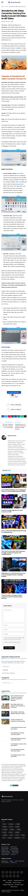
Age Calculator (5, 846)
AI (23, 837)
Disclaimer (8, 882)
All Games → (14, 862)
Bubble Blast (4, 861)
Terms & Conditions (8, 884)
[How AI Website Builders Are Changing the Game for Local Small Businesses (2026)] (14, 481)
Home (2, 6)
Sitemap (8, 891)
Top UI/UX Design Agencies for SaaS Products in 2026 (12, 511)
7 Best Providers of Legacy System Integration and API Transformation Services (11, 596)
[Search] (26, 2)
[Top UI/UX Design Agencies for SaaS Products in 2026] (14, 501)
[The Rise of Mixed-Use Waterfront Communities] (5, 721)
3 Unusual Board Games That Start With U (17, 750)
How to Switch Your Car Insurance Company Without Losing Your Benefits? (17, 698)
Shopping (17, 837)
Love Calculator (14, 848)
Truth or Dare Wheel (19, 861)
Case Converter (5, 848)
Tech (6, 6)
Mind (23, 835)
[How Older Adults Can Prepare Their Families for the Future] (5, 706)
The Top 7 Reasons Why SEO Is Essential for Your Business (7, 426)
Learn (11, 826)
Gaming (17, 832)
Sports (10, 837)
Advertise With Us (19, 880)
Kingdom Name (5, 854)
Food (17, 835)
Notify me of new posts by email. (13, 642)
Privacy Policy (17, 882)
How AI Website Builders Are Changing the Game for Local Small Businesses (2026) (13, 490)
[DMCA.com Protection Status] (14, 786)
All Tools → (13, 854)
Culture (12, 829)
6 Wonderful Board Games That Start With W (18, 739)
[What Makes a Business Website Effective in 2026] (5, 714)
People (17, 826)
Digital (18, 824)
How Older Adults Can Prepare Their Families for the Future (18, 706)
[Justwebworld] (14, 2)
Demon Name (15, 852)
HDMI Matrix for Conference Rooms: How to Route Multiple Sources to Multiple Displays (13, 574)
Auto (12, 835)
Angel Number (15, 851)
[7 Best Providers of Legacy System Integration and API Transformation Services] (14, 586)
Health (19, 829)
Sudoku (11, 861)
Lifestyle (5, 829)
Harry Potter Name (5, 852)
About (4, 880)
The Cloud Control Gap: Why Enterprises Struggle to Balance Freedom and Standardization (13, 552)
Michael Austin (5, 21)
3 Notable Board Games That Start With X (17, 733)
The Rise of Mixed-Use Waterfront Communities (18, 720)
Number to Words (5, 851)
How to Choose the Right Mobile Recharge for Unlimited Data (13, 531)
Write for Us (14, 886)
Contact (10, 880)
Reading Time (4, 849)
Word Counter (13, 846)
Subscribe (5, 670)
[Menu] (2, 2)
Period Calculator (14, 849)
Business (11, 824)
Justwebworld (16, 890)
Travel (11, 832)
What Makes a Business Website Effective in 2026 (18, 712)
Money (5, 826)
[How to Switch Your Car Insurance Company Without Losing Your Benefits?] (5, 697)
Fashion (5, 835)
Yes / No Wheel (5, 862)
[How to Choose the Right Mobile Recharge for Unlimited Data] (14, 522)
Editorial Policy (19, 884)
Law (4, 837)
